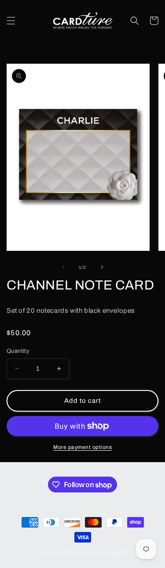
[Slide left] (63, 267)
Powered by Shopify (104, 553)
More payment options (82, 447)
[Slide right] (102, 267)
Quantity (18, 351)
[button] (11, 20)
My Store (68, 553)
